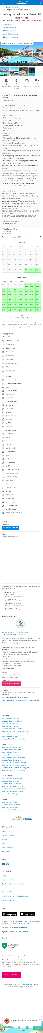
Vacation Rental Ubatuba (10, 718)
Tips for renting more (9, 900)
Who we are (6, 831)
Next (40, 54)
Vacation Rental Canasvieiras (11, 760)
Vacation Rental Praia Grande (12, 729)
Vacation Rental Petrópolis (11, 794)
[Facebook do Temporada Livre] (4, 864)
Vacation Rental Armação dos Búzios (14, 789)
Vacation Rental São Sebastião (12, 721)
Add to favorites (10, 28)
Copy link (8, 24)
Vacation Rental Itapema (10, 752)
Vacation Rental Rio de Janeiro (12, 778)
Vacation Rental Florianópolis (11, 750)
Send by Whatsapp (11, 34)
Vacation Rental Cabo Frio (10, 781)
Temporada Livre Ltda (28, 985)
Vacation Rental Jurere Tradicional (13, 770)
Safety (4, 876)
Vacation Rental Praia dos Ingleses (13, 757)
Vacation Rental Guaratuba (11, 805)
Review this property (10, 528)
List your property (8, 835)
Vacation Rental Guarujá (10, 726)
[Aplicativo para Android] (11, 916)
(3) (12, 7)
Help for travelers (8, 880)
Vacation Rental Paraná (10, 802)
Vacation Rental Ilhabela (10, 736)
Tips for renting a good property (13, 884)
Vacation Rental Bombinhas (11, 747)
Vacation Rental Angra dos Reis (12, 791)
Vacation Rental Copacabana (11, 784)
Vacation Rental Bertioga (10, 724)
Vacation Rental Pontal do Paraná (13, 810)
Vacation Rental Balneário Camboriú (14, 762)
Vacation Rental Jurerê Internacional (14, 765)
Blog (3, 843)
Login (20, 921)
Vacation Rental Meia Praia (11, 755)
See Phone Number (12, 684)
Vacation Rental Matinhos (10, 807)
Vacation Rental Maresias (10, 734)
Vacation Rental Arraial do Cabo (12, 786)
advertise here (23, 927)
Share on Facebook (11, 37)
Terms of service (7, 847)
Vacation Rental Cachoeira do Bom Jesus (15, 768)
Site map (5, 839)
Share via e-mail (10, 31)
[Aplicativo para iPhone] (28, 916)
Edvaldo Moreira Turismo (14, 634)
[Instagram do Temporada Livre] (8, 864)
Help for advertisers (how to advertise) (15, 896)
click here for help (22, 932)
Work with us (6, 852)
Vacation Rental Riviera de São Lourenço (15, 731)
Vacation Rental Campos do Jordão (13, 739)
